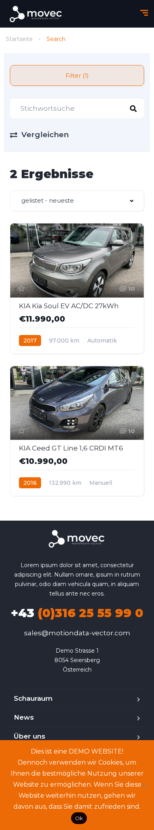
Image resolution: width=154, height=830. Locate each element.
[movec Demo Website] (36, 14)
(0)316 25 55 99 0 (77, 613)
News (24, 717)
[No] (144, 785)
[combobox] (77, 200)
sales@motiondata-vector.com (77, 633)
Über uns (29, 736)
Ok (79, 818)
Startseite (19, 39)
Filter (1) (77, 75)
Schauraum (33, 698)
